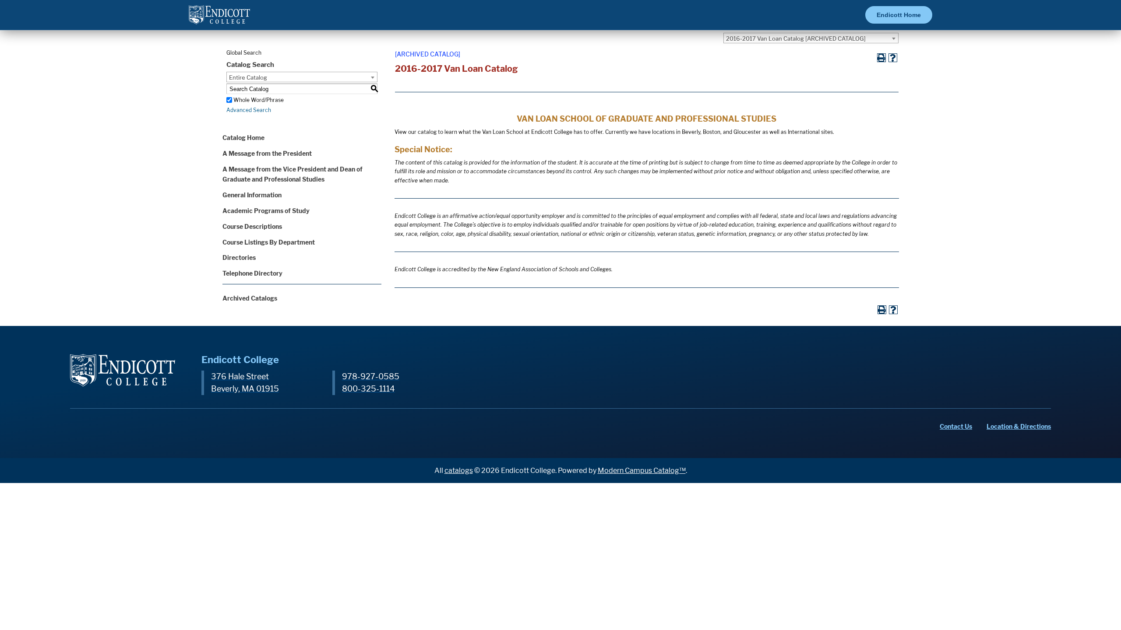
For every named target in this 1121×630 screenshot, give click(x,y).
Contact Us (956, 426)
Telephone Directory (252, 273)
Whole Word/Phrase (258, 100)
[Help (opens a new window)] (892, 57)
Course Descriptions (252, 226)
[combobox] (811, 38)
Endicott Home (899, 14)
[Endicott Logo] (219, 18)
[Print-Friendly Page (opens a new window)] (881, 57)
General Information (252, 195)
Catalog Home (243, 137)
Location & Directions (1019, 426)
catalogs (458, 470)
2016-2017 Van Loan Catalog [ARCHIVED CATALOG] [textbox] (796, 38)
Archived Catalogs (249, 298)
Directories (239, 257)
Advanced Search (248, 110)
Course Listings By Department (268, 242)
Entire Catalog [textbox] (248, 77)
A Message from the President (267, 153)
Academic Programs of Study (266, 210)
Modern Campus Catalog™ (642, 470)
